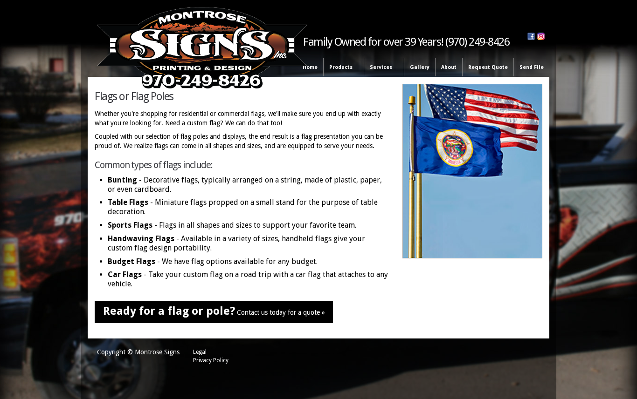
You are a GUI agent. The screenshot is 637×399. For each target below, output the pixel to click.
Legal (200, 352)
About (449, 67)
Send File (531, 67)
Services (378, 67)
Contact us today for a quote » (214, 311)
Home (310, 67)
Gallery (419, 67)
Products (338, 67)
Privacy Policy (210, 360)
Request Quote (488, 67)
